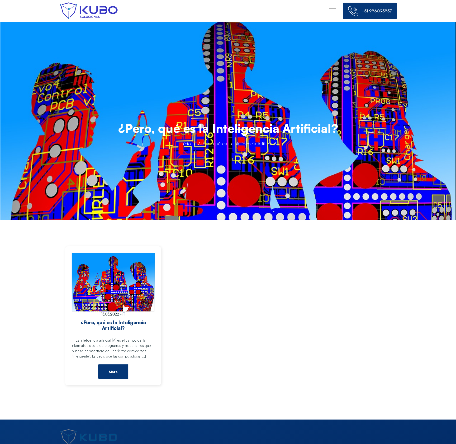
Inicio (185, 144)
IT (124, 314)
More (113, 372)
